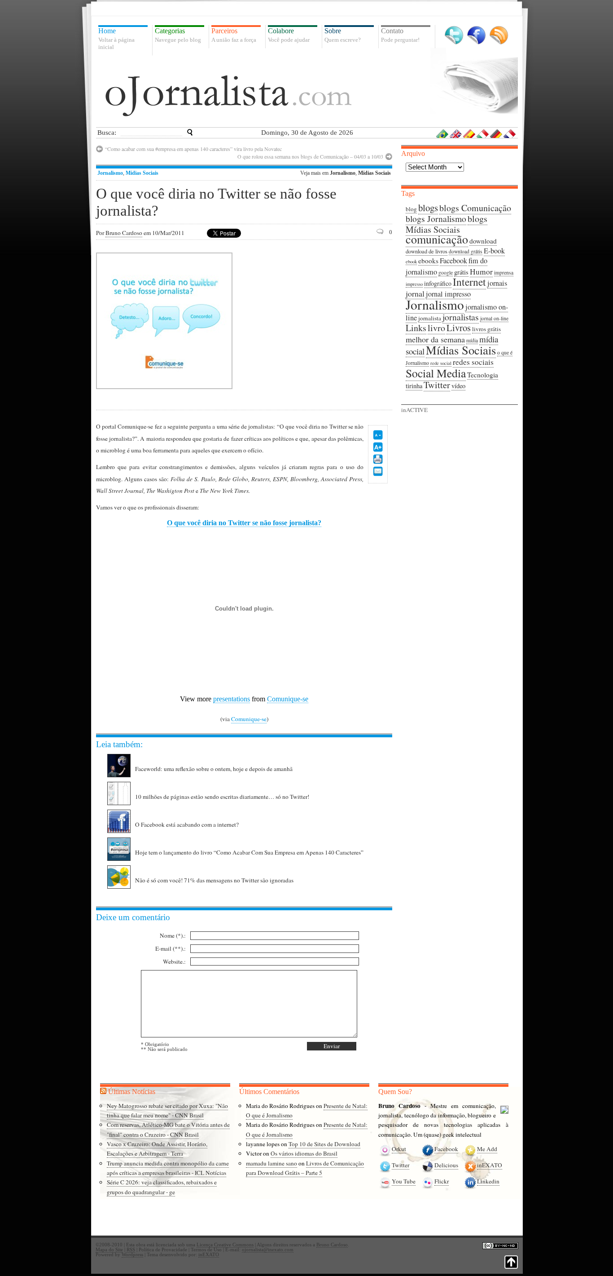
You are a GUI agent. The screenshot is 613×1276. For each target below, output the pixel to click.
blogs (428, 207)
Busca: (106, 132)
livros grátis (486, 329)
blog (411, 209)
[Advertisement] (316, 320)
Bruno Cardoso (123, 233)
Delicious (446, 1165)
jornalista (429, 318)
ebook (411, 261)
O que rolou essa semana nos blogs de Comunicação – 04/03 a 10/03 (310, 156)
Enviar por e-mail (378, 471)
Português (442, 133)
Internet (469, 282)
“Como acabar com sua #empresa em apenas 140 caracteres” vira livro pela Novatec (193, 148)
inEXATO (489, 1165)
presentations (231, 699)
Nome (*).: (173, 935)
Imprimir (378, 459)
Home (116, 38)
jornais (497, 283)
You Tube (404, 1181)
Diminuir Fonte (378, 435)
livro (436, 328)
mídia (472, 340)
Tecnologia (482, 374)
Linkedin (488, 1181)
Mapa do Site (109, 1249)
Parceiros (233, 35)
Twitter (454, 35)
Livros (459, 327)
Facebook (476, 35)
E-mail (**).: (170, 948)
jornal (415, 293)
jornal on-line (494, 318)
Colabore (289, 35)
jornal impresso (448, 294)
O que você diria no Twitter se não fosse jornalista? (244, 523)
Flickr (441, 1181)
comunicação (437, 239)
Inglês (456, 133)
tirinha (414, 385)
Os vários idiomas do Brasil (304, 1153)
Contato (400, 35)
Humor (481, 271)
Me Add (487, 1149)
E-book (494, 251)
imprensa (503, 272)
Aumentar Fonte (378, 447)
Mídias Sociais (142, 173)
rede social (440, 363)
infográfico (437, 283)
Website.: (174, 961)
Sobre (342, 35)
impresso (414, 284)
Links (416, 328)
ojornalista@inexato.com (267, 1249)
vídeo (458, 385)
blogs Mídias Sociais (446, 224)
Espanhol (469, 133)
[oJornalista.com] (228, 95)
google (445, 272)
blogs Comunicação (475, 208)
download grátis (465, 251)
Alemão (496, 133)
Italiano (483, 133)
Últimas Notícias (131, 1091)
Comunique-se (287, 699)
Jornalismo (110, 173)
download (483, 240)
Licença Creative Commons (225, 1244)
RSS (499, 35)
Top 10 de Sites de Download (324, 1144)
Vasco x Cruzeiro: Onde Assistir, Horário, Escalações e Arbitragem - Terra (157, 1148)
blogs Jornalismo (436, 219)
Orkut (399, 1149)
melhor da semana (435, 339)
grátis (461, 272)
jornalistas (460, 317)
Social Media (436, 373)
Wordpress (132, 1254)
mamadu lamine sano (271, 1163)
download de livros (426, 251)
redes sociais (473, 362)
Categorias (178, 35)
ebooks (428, 260)
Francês (510, 133)
